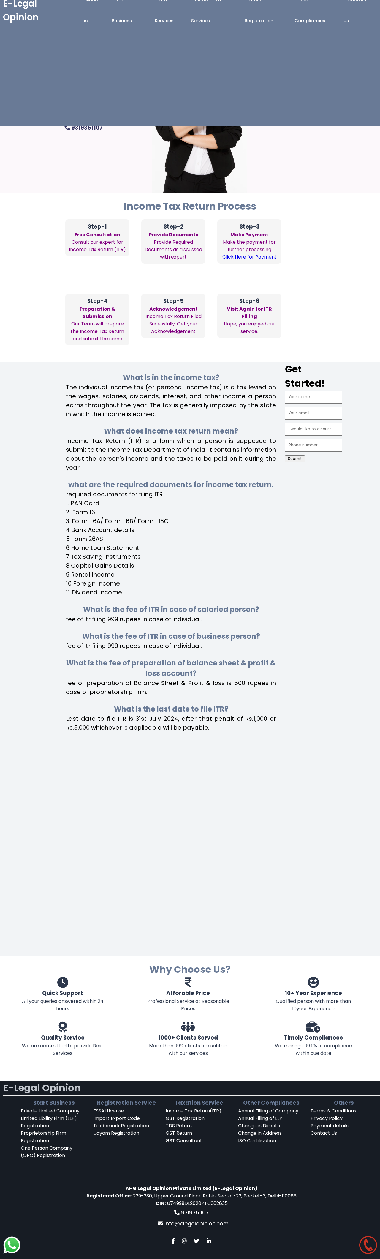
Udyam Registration (116, 1133)
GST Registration (185, 1118)
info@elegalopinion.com (196, 1223)
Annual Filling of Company (268, 1110)
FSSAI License (108, 1110)
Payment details (330, 1125)
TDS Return (179, 1125)
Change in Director (260, 1125)
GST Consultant (184, 1140)
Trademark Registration (121, 1125)
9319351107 (86, 128)
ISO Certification (257, 1140)
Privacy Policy (327, 1118)
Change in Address (260, 1133)
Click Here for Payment (249, 257)
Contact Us (324, 1133)
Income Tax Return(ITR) (193, 1110)
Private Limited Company (50, 1110)
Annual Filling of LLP (260, 1118)
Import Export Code (116, 1118)
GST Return (179, 1133)
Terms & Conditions (333, 1110)
